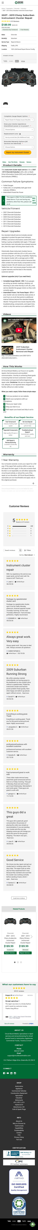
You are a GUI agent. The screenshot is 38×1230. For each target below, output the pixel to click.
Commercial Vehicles (19, 1091)
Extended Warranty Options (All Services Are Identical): (15, 142)
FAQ (19, 1135)
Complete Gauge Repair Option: (16, 116)
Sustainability (19, 1130)
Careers (19, 1133)
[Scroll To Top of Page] (3, 1226)
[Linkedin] (11, 1073)
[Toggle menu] (2, 2)
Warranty (21, 162)
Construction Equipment (19, 1093)
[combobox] (27, 555)
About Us (19, 1121)
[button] (19, 1154)
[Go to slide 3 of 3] (21, 962)
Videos (4, 162)
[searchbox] (11, 550)
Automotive (19, 1086)
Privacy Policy (19, 1137)
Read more (25, 693)
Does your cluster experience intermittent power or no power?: (17, 125)
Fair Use (19, 1139)
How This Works (12, 162)
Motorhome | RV (19, 1107)
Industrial (19, 1098)
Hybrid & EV (19, 1105)
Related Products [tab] (19, 909)
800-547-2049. (34, 200)
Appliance (19, 1089)
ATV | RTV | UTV (19, 1102)
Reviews (29, 162)
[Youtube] (8, 1073)
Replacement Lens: (12, 134)
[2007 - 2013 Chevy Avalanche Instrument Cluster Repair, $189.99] (10, 923)
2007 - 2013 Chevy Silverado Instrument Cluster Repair (25, 939)
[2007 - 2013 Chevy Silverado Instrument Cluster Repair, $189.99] (25, 923)
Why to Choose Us (19, 1123)
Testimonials (19, 1126)
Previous (4, 937)
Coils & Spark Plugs (19, 1109)
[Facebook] (4, 1073)
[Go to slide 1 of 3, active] (14, 962)
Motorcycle (19, 1100)
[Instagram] (15, 1073)
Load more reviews (19, 898)
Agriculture (19, 1095)
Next (31, 937)
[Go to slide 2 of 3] (18, 962)
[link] (19, 1017)
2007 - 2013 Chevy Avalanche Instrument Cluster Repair (10, 939)
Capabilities (19, 1128)
